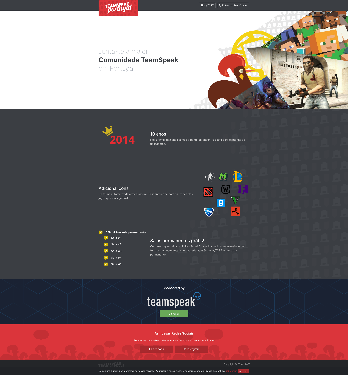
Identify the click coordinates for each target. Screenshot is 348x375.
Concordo (243, 371)
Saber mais (231, 371)
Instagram (192, 349)
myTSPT (208, 5)
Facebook (157, 349)
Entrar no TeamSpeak (234, 5)
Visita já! (174, 313)
